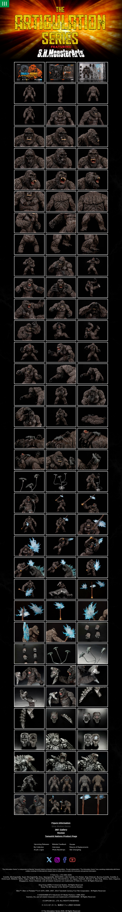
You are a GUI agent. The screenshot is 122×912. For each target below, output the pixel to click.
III (4, 3)
